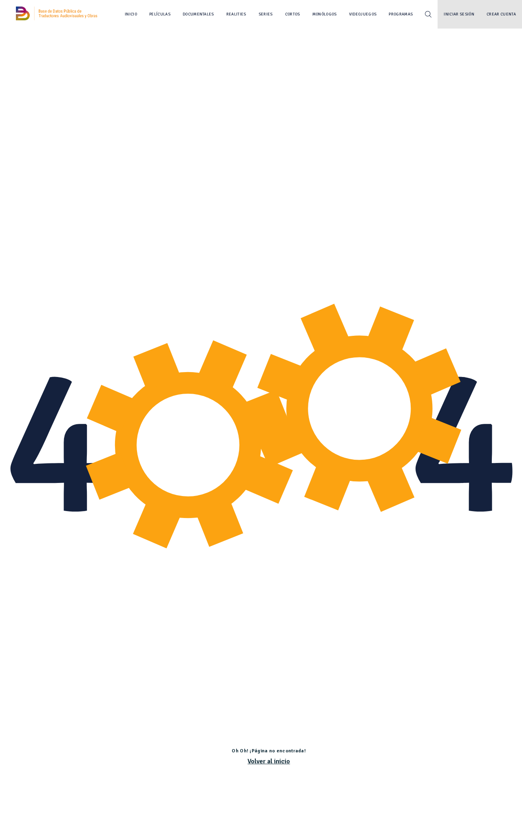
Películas (159, 14)
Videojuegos (363, 14)
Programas (401, 14)
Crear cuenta (501, 14)
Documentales (198, 14)
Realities (236, 14)
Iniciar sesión (459, 14)
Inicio (131, 14)
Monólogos (324, 14)
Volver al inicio (269, 761)
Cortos (292, 14)
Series (266, 14)
